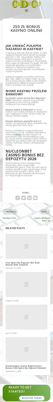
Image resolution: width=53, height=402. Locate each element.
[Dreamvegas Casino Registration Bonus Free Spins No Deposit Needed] (26, 349)
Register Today (32, 398)
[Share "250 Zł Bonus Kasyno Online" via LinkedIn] (29, 198)
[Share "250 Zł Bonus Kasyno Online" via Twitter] (23, 198)
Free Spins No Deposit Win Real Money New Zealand (23, 263)
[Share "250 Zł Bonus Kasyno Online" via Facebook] (18, 198)
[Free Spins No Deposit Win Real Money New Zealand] (26, 246)
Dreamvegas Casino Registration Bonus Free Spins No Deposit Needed (26, 367)
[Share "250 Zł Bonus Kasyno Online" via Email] (35, 198)
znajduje (17, 134)
